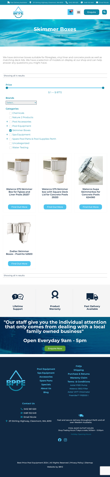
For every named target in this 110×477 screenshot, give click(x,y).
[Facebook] (60, 440)
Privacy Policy (76, 462)
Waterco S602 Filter (78, 388)
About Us (46, 388)
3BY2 (60, 467)
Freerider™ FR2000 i (79, 395)
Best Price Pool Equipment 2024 (32, 462)
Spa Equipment (46, 372)
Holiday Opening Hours (81, 434)
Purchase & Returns (79, 373)
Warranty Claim (78, 377)
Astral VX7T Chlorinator (79, 392)
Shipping (79, 370)
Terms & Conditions (79, 381)
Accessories (46, 376)
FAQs (79, 366)
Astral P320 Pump (78, 385)
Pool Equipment (46, 369)
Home (45, 36)
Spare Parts (46, 380)
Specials (46, 384)
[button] (78, 12)
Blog (46, 392)
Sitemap (89, 462)
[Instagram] (65, 440)
